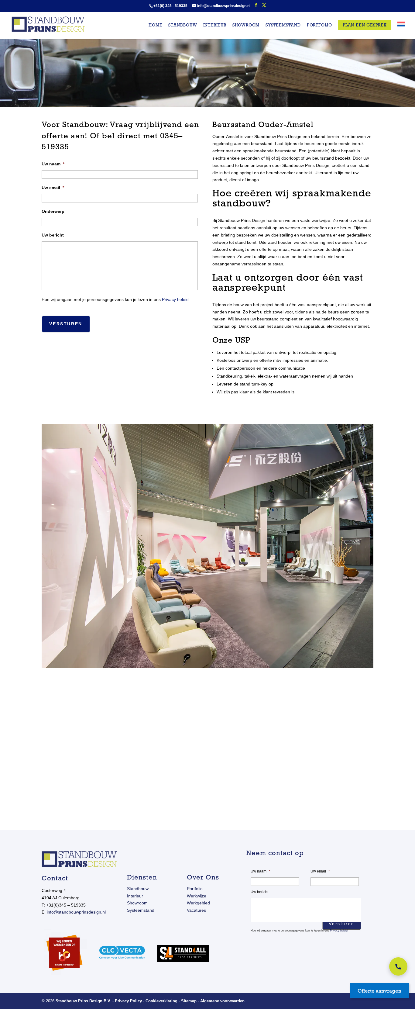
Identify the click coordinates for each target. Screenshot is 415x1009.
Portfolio (319, 25)
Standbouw (182, 25)
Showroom (245, 25)
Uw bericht (53, 235)
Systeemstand (283, 25)
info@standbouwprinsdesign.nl (76, 912)
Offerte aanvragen (379, 991)
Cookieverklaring (161, 1001)
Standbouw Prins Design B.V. (83, 1001)
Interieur (214, 25)
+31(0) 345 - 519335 (170, 6)
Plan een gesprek (365, 24)
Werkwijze (196, 895)
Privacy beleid (175, 299)
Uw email (53, 187)
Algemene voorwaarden (222, 1001)
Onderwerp (53, 211)
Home (155, 25)
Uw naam (53, 163)
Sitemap (189, 1001)
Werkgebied (198, 902)
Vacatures (196, 910)
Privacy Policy (128, 1001)
